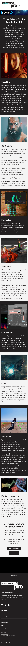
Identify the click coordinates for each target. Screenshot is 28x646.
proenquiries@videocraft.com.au (9, 628)
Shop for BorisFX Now (14, 548)
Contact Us (14, 553)
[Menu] (25, 4)
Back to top (14, 575)
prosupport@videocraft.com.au (9, 635)
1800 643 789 (4, 627)
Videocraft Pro (8, 642)
